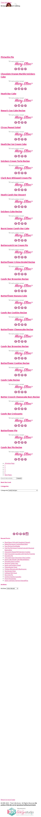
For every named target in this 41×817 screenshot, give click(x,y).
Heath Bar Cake (8, 93)
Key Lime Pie (9, 575)
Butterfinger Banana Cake (14, 295)
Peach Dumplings (10, 579)
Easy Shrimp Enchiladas (12, 546)
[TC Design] (20, 815)
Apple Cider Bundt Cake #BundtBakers (17, 559)
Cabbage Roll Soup (11, 573)
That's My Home (6, 2)
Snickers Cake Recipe (11, 211)
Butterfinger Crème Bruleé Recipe (18, 262)
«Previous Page (9, 463)
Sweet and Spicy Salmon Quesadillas (16, 580)
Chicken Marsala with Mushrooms (15, 569)
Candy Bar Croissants (11, 413)
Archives (3, 588)
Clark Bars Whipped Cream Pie (16, 177)
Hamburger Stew (10, 571)
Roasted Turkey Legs (11, 563)
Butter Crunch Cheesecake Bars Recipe (20, 396)
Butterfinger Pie (9, 430)
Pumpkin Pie (9, 556)
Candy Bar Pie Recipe (11, 447)
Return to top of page (8, 800)
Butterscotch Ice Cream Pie (14, 245)
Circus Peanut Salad (11, 127)
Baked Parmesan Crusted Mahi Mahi (16, 544)
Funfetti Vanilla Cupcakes (13, 577)
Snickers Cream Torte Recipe (15, 161)
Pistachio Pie (7, 57)
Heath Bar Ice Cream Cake (14, 144)
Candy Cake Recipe (10, 379)
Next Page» (8, 475)
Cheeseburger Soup (11, 567)
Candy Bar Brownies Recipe (15, 278)
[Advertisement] (20, 30)
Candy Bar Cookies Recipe (14, 312)
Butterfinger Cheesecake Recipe (17, 329)
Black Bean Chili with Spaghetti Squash (17, 542)
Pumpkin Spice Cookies (12, 561)
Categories (4, 490)
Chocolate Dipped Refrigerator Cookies (17, 552)
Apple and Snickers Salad (13, 565)
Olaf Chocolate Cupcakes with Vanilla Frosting (20, 554)
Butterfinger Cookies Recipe (15, 363)
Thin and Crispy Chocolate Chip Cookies (17, 558)
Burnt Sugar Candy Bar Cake (15, 228)
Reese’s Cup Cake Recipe (13, 110)
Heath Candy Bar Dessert (13, 194)
